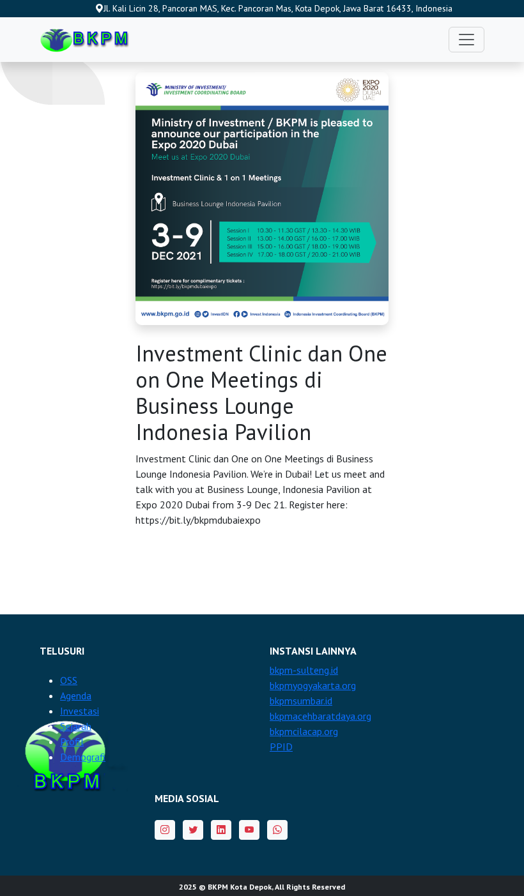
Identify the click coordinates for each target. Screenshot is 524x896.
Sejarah (75, 726)
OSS (68, 680)
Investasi (79, 710)
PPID (281, 746)
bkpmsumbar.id (301, 700)
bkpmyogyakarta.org (313, 685)
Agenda (75, 695)
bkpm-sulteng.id (304, 670)
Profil (72, 741)
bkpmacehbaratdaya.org (320, 716)
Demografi (82, 756)
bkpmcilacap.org (304, 731)
